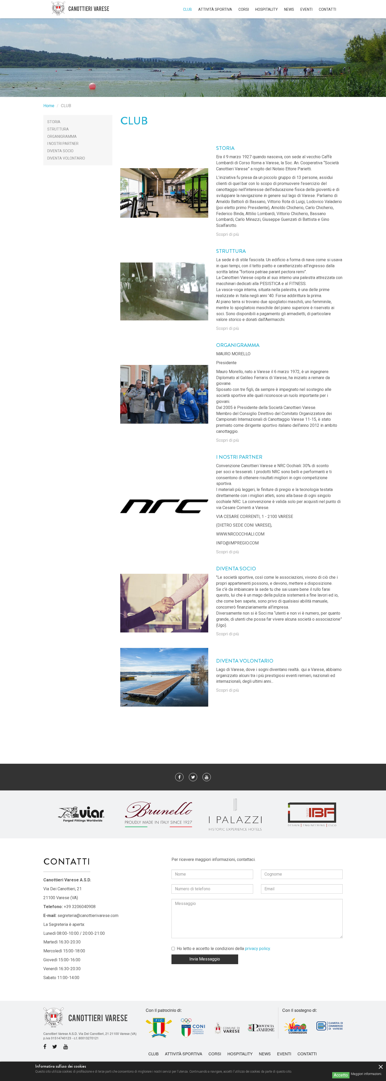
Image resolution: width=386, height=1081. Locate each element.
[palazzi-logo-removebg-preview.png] (235, 814)
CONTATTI (327, 9)
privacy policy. (258, 948)
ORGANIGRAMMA (62, 136)
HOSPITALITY (266, 9)
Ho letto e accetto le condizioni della (224, 948)
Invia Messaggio (204, 959)
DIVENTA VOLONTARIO (66, 158)
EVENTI (306, 9)
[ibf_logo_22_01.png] (312, 814)
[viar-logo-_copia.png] (81, 814)
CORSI (243, 9)
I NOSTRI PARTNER (63, 143)
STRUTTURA (58, 129)
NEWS (289, 9)
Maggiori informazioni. (366, 1074)
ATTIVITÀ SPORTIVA (215, 9)
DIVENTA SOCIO (60, 151)
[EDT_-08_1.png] (158, 814)
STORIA (53, 122)
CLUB (187, 9)
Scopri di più (227, 234)
